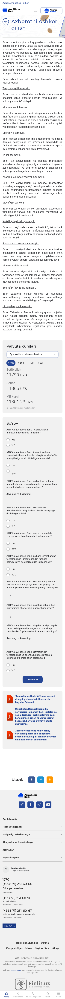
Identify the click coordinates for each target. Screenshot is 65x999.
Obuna (45, 943)
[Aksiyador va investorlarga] (6, 21)
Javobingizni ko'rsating (18, 494)
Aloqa (55, 948)
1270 (6, 879)
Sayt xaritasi (42, 948)
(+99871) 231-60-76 (17, 898)
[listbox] (32, 354)
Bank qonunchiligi (27, 943)
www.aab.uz (16, 970)
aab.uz (11, 11)
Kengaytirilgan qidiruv (19, 948)
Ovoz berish (32, 679)
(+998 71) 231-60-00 (17, 884)
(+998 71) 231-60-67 (17, 910)
